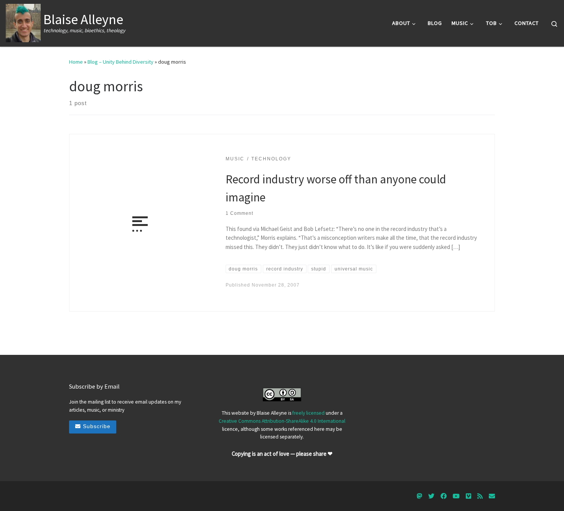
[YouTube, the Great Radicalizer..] (456, 496)
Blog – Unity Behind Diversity (120, 61)
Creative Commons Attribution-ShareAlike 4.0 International (282, 421)
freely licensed (308, 413)
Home (76, 61)
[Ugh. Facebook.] (443, 496)
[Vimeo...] (468, 496)
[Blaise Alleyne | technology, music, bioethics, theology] (23, 21)
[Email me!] (492, 496)
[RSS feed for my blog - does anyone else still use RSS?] (480, 496)
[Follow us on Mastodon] (419, 496)
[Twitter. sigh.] (431, 496)
